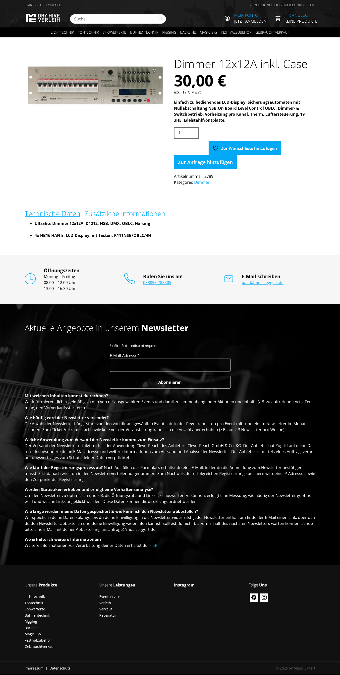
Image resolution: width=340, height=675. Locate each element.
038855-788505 (157, 282)
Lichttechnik (62, 32)
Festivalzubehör (236, 32)
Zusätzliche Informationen (125, 213)
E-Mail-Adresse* (125, 355)
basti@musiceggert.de (262, 282)
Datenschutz (60, 668)
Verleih (105, 602)
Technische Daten (52, 213)
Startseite (33, 5)
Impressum (34, 668)
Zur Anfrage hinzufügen (205, 162)
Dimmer (202, 182)
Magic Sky (208, 32)
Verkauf (105, 609)
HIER (153, 545)
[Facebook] (254, 597)
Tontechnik (88, 32)
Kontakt (53, 5)
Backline (188, 32)
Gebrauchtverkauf (272, 32)
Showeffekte (114, 32)
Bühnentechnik (144, 32)
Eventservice (109, 596)
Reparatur (107, 615)
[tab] (52, 213)
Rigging (169, 32)
